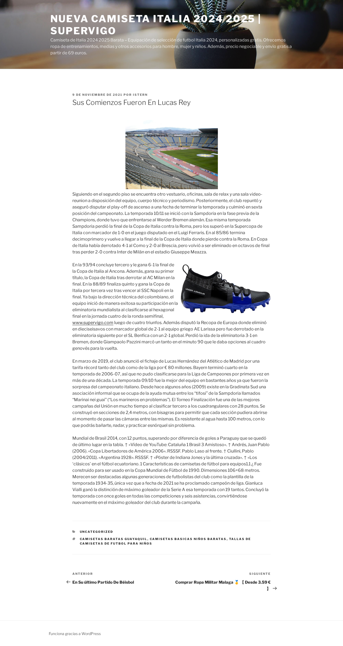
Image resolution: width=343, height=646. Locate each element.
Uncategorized (96, 532)
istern (140, 95)
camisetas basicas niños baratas (188, 539)
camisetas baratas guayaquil (113, 539)
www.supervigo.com (92, 322)
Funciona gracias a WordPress (75, 633)
